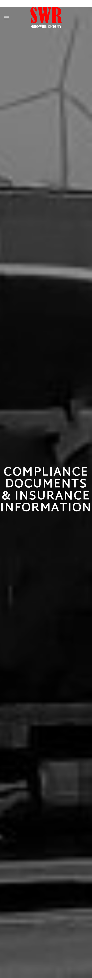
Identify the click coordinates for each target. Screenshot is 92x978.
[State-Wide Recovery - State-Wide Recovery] (46, 17)
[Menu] (6, 17)
